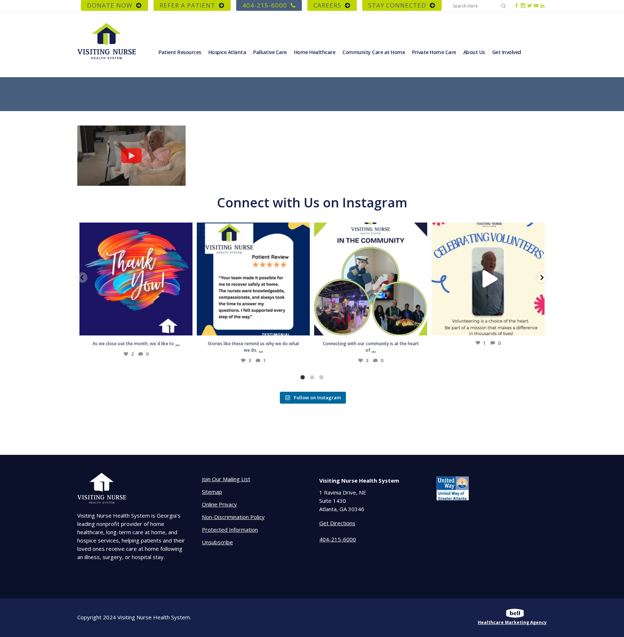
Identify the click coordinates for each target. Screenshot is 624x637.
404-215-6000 (264, 5)
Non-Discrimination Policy (233, 516)
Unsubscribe (217, 542)
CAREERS (327, 5)
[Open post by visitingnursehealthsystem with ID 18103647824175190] (488, 279)
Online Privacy (219, 504)
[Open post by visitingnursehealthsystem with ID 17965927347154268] (253, 279)
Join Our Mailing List (226, 479)
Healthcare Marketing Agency (512, 622)
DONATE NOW (110, 5)
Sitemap (212, 491)
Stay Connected (397, 5)
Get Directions (337, 523)
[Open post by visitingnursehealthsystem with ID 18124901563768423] (370, 279)
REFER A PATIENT (187, 5)
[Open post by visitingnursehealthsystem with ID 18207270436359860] (135, 279)
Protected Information (230, 529)
